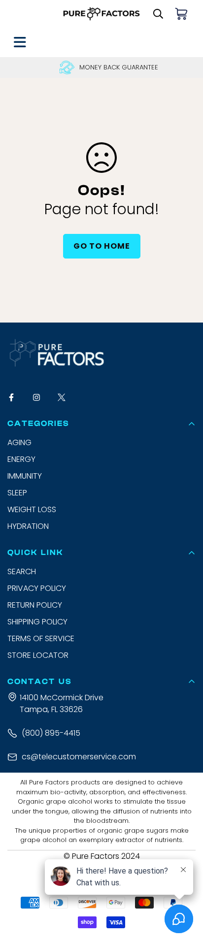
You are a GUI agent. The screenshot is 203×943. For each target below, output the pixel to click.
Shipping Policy (37, 621)
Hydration (28, 526)
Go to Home (101, 246)
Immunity (24, 476)
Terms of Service (40, 638)
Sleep (17, 492)
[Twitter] (66, 397)
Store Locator (37, 655)
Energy (21, 459)
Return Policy (34, 605)
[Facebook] (16, 397)
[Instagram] (41, 397)
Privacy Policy (36, 588)
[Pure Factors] (102, 14)
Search (21, 571)
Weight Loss (31, 509)
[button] (182, 14)
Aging (19, 442)
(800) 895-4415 (51, 733)
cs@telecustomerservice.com (79, 756)
